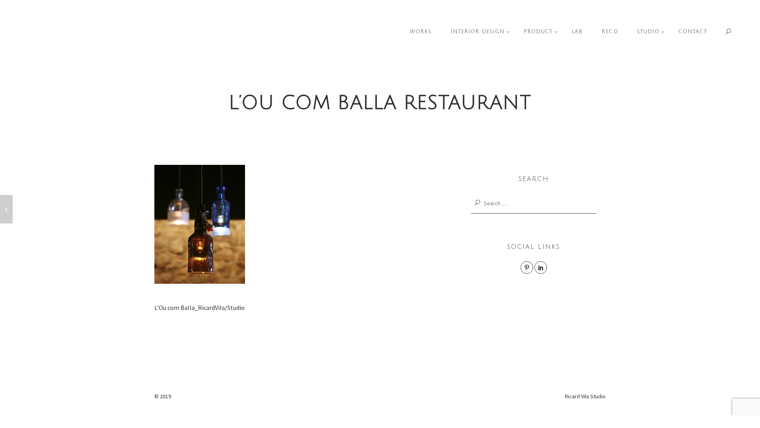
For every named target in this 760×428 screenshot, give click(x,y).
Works (420, 31)
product (538, 31)
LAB (577, 31)
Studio (648, 31)
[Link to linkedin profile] (540, 267)
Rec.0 (610, 31)
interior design (477, 31)
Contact (692, 31)
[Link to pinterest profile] (527, 267)
